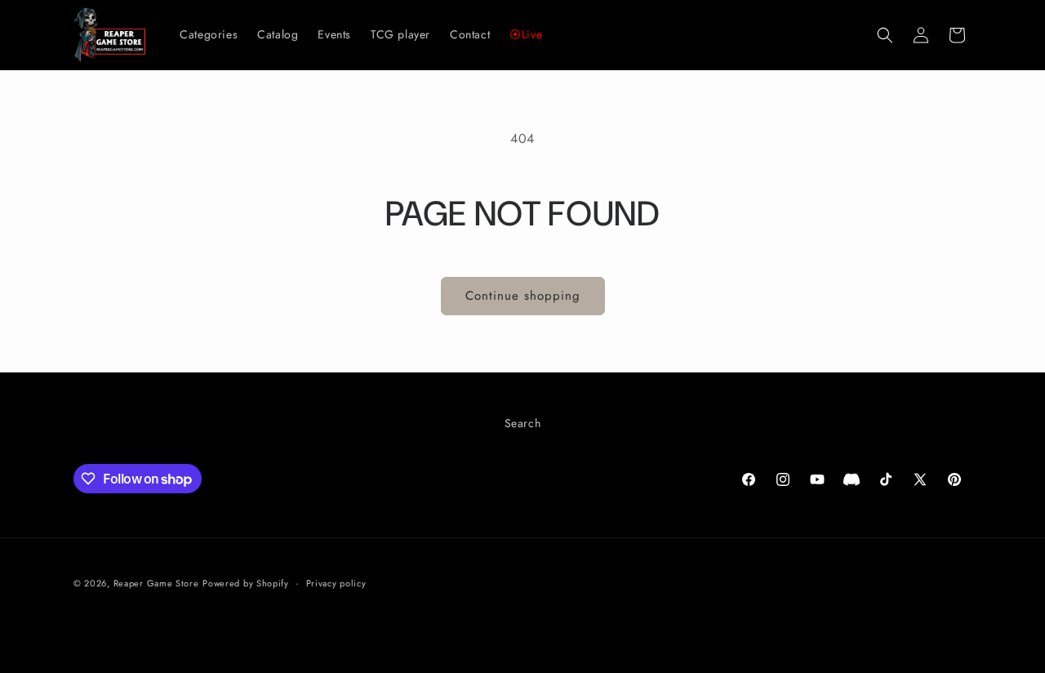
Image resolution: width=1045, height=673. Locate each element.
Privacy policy (336, 583)
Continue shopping (522, 296)
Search (523, 423)
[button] (885, 35)
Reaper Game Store (156, 583)
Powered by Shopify (245, 583)
